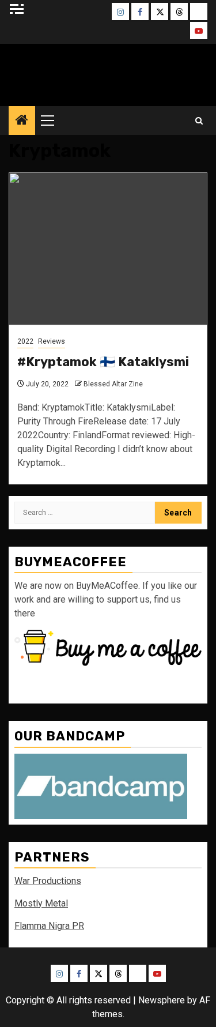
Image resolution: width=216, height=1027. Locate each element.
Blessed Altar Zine (108, 72)
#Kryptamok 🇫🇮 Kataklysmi (103, 362)
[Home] (22, 121)
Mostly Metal (41, 903)
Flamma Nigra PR (49, 925)
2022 (25, 341)
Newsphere (161, 1000)
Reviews (51, 341)
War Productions (47, 880)
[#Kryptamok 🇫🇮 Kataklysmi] (108, 248)
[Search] (199, 121)
